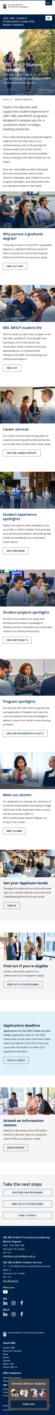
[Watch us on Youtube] (5, 1291)
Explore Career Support (22, 453)
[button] (29, 1404)
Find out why (15, 266)
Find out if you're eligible (23, 984)
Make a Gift (8, 1364)
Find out (12, 368)
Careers (6, 1360)
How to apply (16, 1060)
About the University (12, 1351)
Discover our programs (27, 1192)
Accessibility (8, 1410)
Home (6, 99)
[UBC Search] (48, 3)
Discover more (16, 550)
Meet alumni (14, 831)
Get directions (10, 1281)
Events (6, 1357)
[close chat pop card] (46, 1381)
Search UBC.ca (10, 1367)
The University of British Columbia (20, 6)
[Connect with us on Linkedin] (5, 1303)
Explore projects (17, 640)
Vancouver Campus (12, 1377)
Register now (15, 1147)
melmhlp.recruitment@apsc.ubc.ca (19, 1256)
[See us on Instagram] (13, 1303)
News (5, 1354)
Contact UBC (9, 1347)
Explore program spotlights (25, 733)
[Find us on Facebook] (21, 1303)
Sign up (11, 905)
